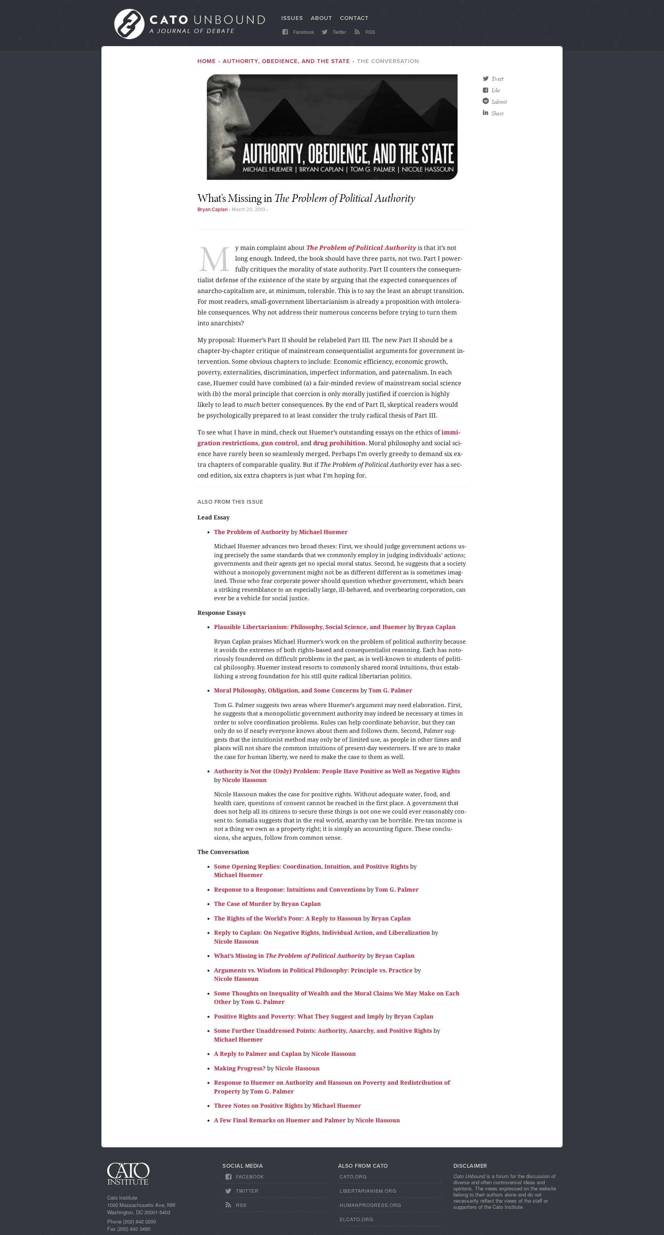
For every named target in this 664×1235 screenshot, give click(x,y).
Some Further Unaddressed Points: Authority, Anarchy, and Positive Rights (323, 1030)
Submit (499, 102)
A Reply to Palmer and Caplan (258, 1053)
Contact (354, 18)
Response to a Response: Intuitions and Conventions (289, 889)
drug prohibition (339, 443)
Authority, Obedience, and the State (286, 61)
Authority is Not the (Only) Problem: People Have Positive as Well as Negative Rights (337, 771)
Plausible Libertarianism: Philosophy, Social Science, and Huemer (310, 627)
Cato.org (353, 1176)
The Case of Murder (243, 903)
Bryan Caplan (212, 209)
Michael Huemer (323, 532)
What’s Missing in (289, 955)
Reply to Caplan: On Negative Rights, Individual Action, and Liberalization (322, 932)
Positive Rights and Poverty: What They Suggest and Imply (299, 1016)
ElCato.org (356, 1219)
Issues (292, 18)
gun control (279, 443)
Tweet (497, 79)
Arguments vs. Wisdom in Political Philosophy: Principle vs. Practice (313, 970)
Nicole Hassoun (244, 780)
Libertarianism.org (368, 1190)
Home (207, 61)
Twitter (339, 31)
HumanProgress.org (370, 1205)
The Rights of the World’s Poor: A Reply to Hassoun (288, 918)
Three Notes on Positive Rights (258, 1105)
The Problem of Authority (251, 532)
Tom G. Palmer (390, 690)
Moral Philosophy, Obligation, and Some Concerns (286, 690)
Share (497, 113)
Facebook (303, 31)
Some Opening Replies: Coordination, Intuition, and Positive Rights (311, 866)
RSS (369, 31)
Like (495, 90)
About (321, 18)
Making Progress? (240, 1068)
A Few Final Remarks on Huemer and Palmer (280, 1120)
